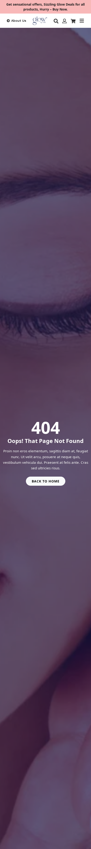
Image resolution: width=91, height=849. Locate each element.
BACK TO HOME (46, 481)
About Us (18, 20)
